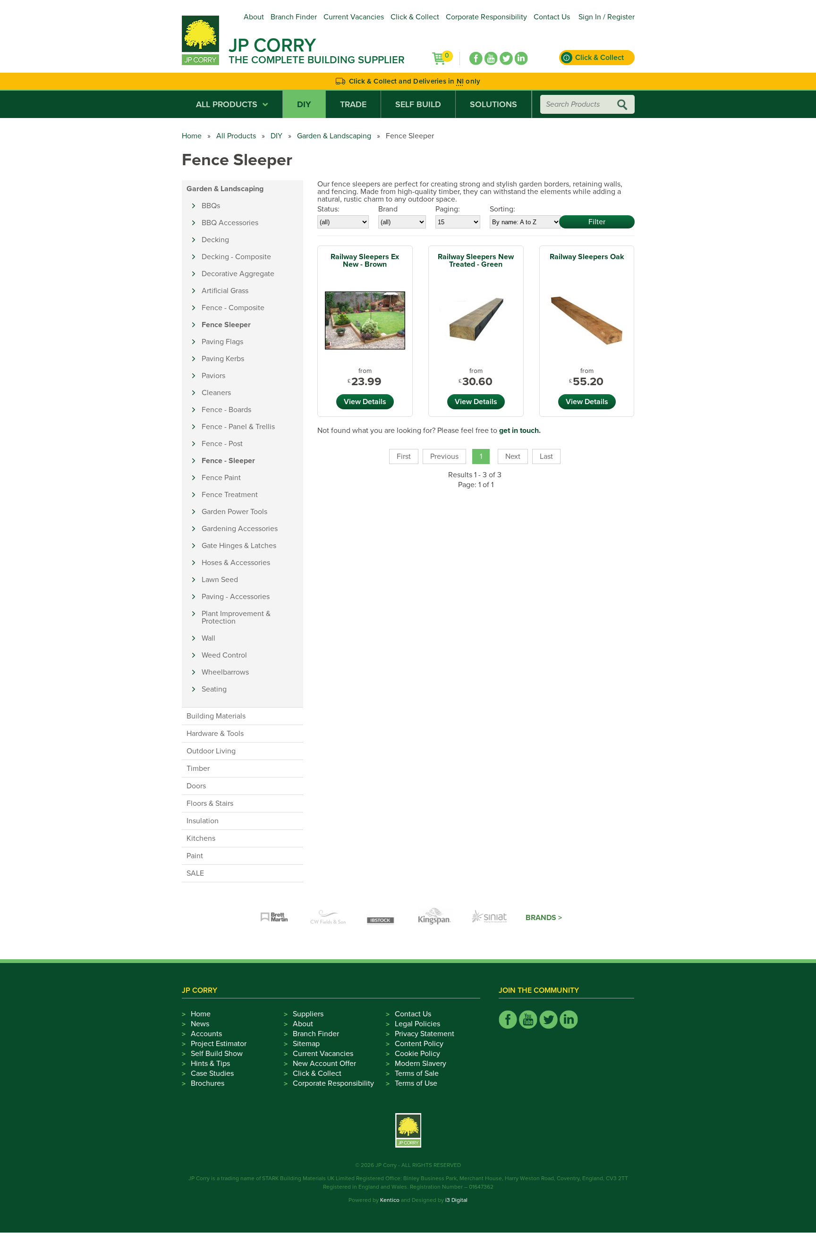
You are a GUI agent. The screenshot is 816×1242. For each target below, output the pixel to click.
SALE (195, 873)
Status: (328, 209)
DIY (304, 104)
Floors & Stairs (210, 803)
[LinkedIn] (521, 58)
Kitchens (201, 838)
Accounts (206, 1034)
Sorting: (502, 209)
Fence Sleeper (226, 325)
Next (512, 456)
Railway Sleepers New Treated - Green (476, 260)
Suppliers (308, 1014)
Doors (196, 786)
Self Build (418, 104)
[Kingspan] (436, 917)
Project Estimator (218, 1043)
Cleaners (216, 393)
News (200, 1024)
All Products (226, 104)
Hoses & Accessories (236, 562)
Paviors (213, 376)
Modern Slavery (420, 1063)
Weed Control (224, 655)
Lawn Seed (220, 579)
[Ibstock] (382, 917)
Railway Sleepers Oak (587, 257)
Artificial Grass (225, 291)
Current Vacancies (353, 17)
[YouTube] (491, 58)
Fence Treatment (230, 494)
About (254, 17)
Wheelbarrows (225, 672)
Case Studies (212, 1073)
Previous (444, 456)
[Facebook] (476, 58)
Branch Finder (294, 17)
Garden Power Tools (234, 511)
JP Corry (272, 45)
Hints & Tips (210, 1063)
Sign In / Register (606, 17)
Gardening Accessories (240, 528)
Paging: (447, 209)
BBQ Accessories (230, 223)
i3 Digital (456, 1200)
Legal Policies (417, 1024)
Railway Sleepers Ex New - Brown (365, 260)
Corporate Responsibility (486, 17)
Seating (214, 689)
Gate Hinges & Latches (239, 545)
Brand (388, 209)
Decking (215, 240)
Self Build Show (217, 1053)
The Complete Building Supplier (317, 60)
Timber (198, 768)
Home (192, 136)
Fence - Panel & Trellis (238, 427)
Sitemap (306, 1043)
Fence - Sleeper (228, 461)
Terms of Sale (417, 1073)
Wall (208, 638)
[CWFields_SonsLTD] (328, 917)
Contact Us (552, 17)
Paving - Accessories (236, 596)
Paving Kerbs (223, 359)
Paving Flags (222, 342)
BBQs (211, 206)
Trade (353, 104)
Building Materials (216, 716)
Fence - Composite (233, 308)
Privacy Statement (424, 1034)
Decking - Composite (236, 257)
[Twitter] (506, 58)
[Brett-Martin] (274, 917)
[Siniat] (490, 917)
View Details (365, 401)
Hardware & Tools (215, 733)
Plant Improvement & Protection (236, 617)
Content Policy (419, 1043)
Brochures (207, 1083)
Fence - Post (222, 444)
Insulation (203, 821)
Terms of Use (416, 1083)
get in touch (519, 430)
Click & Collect (415, 17)
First (404, 456)
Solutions (493, 104)
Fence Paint (221, 478)
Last (546, 456)
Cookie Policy (417, 1053)
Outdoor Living (211, 751)
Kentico (390, 1200)
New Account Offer (324, 1063)
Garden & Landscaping (334, 136)
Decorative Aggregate (238, 274)
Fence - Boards (226, 410)
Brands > (544, 917)
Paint (195, 856)
